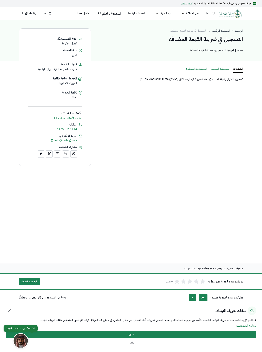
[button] (46, 13)
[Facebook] (41, 154)
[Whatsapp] (73, 154)
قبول (131, 334)
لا (192, 297)
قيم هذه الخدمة (29, 281)
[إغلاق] (9, 310)
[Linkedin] (65, 154)
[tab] (238, 69)
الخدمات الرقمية (221, 31)
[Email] (57, 154)
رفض (131, 343)
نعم (203, 297)
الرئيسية (238, 31)
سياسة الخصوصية (246, 326)
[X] (49, 154)
